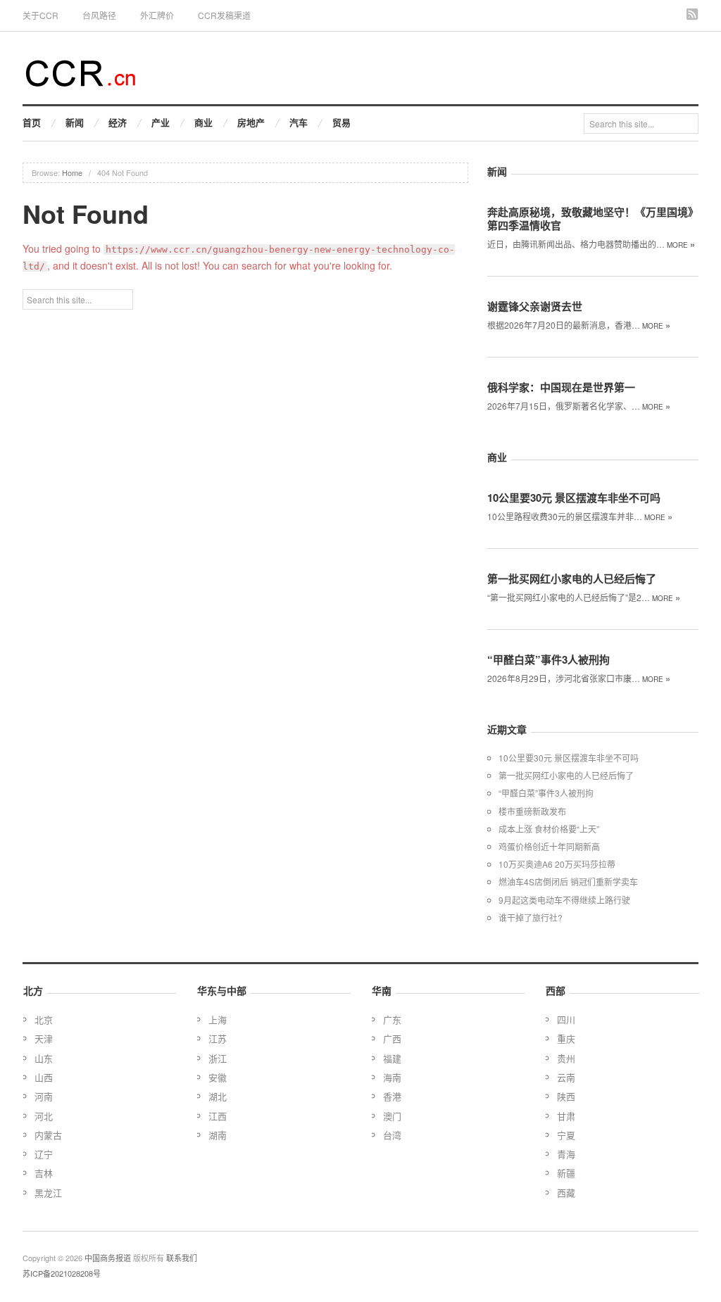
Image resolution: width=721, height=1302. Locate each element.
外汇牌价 (157, 15)
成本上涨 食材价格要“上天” (549, 829)
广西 (392, 1038)
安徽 (217, 1077)
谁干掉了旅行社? (531, 917)
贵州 (566, 1058)
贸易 (341, 122)
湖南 (217, 1135)
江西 (217, 1116)
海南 (392, 1077)
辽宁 (44, 1154)
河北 (44, 1116)
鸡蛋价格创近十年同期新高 (549, 846)
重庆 (566, 1038)
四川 (566, 1019)
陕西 (566, 1096)
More (681, 245)
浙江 (217, 1058)
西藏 (566, 1192)
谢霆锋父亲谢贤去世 (534, 306)
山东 (44, 1058)
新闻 (74, 122)
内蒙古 (48, 1135)
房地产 (251, 122)
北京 (44, 1019)
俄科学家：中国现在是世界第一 (561, 387)
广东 (392, 1019)
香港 (392, 1096)
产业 (160, 122)
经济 (117, 122)
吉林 (44, 1173)
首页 (32, 122)
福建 (392, 1058)
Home (72, 172)
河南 (44, 1096)
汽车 (298, 122)
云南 (566, 1077)
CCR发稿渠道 (224, 15)
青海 (566, 1154)
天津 (44, 1038)
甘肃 (566, 1116)
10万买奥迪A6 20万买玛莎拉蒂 (557, 864)
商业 (203, 122)
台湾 (392, 1135)
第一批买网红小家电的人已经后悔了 (571, 578)
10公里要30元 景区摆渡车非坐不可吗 (573, 497)
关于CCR (40, 15)
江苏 (217, 1038)
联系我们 (181, 1257)
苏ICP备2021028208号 (62, 1273)
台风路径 (99, 15)
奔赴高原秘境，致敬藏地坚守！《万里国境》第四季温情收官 (592, 218)
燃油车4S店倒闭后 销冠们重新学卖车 (568, 881)
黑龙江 (48, 1192)
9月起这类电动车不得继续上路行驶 (564, 900)
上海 (217, 1019)
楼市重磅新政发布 (532, 811)
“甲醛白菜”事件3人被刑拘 (548, 659)
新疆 (566, 1173)
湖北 (217, 1096)
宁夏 (566, 1135)
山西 (44, 1077)
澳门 (392, 1116)
